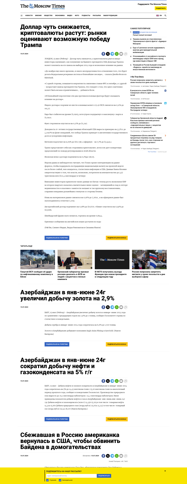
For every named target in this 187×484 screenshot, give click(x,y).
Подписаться (93, 255)
